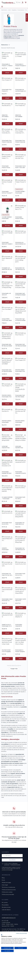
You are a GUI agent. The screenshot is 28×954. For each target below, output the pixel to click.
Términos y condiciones (8, 887)
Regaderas (14, 10)
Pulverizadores (21, 10)
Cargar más (14, 668)
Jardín (9, 10)
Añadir (7, 72)
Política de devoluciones (9, 889)
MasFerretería (4, 10)
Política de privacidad (8, 894)
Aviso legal (5, 885)
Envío (3, 880)
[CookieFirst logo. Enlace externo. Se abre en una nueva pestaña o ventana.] (1, 935)
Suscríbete (12, 860)
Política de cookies (7, 892)
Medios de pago (6, 882)
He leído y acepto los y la (12, 864)
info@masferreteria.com (9, 917)
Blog (3, 877)
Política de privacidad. (15, 864)
